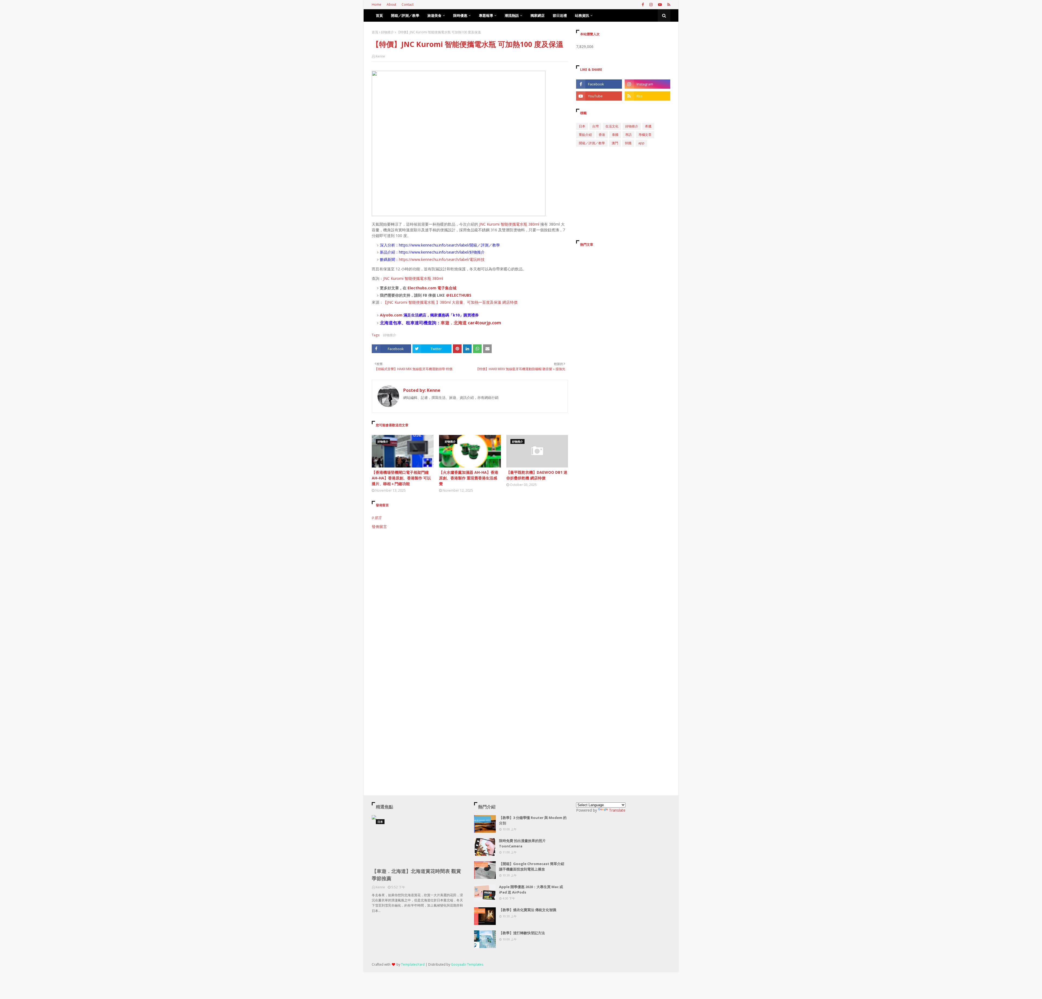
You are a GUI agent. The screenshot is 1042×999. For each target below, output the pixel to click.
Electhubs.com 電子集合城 (432, 287)
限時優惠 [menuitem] (460, 15)
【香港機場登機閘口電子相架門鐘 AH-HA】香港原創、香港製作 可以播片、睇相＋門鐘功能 (401, 478)
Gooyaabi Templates (467, 964)
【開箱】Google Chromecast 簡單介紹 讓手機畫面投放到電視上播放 (531, 866)
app (641, 143)
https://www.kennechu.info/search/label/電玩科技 (442, 259)
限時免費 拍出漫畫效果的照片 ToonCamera (522, 843)
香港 (602, 134)
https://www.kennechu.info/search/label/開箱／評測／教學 (449, 245)
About (391, 4)
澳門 (615, 143)
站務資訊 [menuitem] (582, 15)
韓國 (628, 143)
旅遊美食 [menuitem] (434, 15)
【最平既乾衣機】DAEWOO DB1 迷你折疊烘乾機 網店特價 (536, 475)
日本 (582, 126)
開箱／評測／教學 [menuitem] (405, 15)
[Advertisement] (470, 575)
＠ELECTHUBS (458, 295)
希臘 (648, 126)
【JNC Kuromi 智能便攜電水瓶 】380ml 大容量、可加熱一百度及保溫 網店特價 (450, 302)
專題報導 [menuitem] (486, 15)
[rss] (668, 4)
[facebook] (642, 4)
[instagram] (651, 4)
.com (397, 315)
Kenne (380, 56)
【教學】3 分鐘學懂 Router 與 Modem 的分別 (533, 820)
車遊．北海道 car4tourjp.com (471, 323)
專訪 (628, 134)
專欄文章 (645, 134)
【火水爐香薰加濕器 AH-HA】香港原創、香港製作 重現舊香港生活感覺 (468, 478)
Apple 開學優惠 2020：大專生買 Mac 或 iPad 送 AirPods (531, 889)
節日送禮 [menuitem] (560, 15)
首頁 (375, 32)
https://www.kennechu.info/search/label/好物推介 (442, 252)
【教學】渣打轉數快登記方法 (522, 932)
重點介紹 (585, 134)
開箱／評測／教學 (592, 143)
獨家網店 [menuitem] (537, 15)
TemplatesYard (413, 964)
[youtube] (660, 4)
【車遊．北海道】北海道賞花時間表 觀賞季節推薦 (416, 875)
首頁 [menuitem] (379, 15)
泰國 (615, 134)
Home (376, 4)
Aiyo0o (386, 315)
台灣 (595, 126)
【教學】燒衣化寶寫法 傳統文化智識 (527, 909)
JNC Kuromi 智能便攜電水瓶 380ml (509, 224)
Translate (617, 810)
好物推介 (387, 32)
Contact (408, 4)
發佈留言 (379, 526)
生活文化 (611, 126)
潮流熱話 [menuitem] (512, 15)
